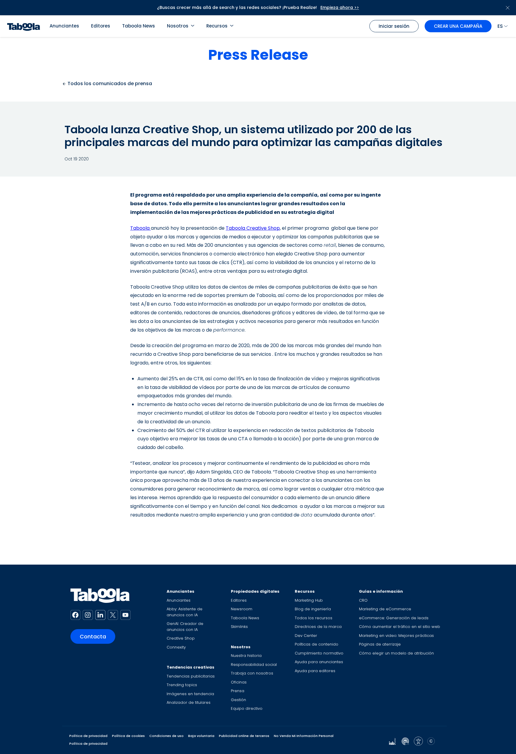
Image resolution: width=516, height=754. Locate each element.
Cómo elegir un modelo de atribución (396, 653)
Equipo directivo (246, 708)
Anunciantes (64, 26)
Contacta (93, 636)
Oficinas (239, 682)
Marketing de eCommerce (385, 609)
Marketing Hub (309, 600)
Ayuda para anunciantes (319, 662)
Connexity (176, 647)
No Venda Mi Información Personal (304, 735)
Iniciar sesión (394, 26)
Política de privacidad (88, 735)
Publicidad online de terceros (244, 735)
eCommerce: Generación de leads (394, 618)
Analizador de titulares (189, 702)
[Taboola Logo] (23, 26)
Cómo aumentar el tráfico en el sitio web (399, 626)
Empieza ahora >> (339, 7)
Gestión (238, 700)
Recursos (217, 26)
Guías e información (381, 591)
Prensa (237, 691)
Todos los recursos (313, 618)
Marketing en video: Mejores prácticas (396, 635)
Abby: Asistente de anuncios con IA (184, 612)
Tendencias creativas (190, 667)
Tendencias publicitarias (191, 676)
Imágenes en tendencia (190, 694)
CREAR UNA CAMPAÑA (458, 26)
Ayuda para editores (315, 671)
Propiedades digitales (255, 591)
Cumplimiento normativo (319, 653)
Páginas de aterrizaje (380, 644)
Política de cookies (128, 735)
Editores (100, 26)
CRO (363, 600)
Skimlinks (239, 626)
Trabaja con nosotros (252, 673)
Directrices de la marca (318, 626)
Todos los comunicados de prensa (109, 83)
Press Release (258, 55)
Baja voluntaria (201, 735)
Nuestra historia (246, 655)
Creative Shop (181, 638)
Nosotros (177, 26)
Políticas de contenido (316, 644)
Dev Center (306, 635)
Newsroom (241, 609)
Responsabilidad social (254, 664)
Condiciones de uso (166, 735)
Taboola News (138, 26)
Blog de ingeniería (313, 609)
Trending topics (182, 685)
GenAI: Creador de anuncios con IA (185, 626)
